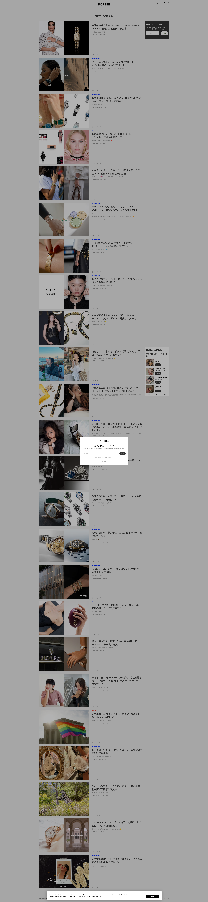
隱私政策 (111, 457)
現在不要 (104, 461)
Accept (152, 896)
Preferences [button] (98, 896)
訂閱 (122, 453)
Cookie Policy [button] (65, 896)
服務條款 (107, 457)
